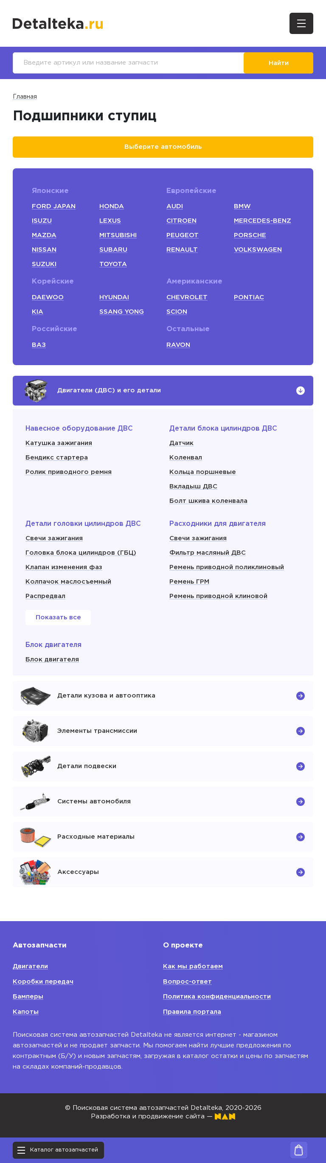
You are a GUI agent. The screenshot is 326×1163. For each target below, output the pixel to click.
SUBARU (113, 249)
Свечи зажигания (54, 538)
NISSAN (44, 249)
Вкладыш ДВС (193, 486)
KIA (37, 312)
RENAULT (182, 249)
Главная (25, 96)
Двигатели (30, 966)
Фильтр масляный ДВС (207, 553)
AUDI (174, 206)
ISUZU (42, 221)
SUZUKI (44, 264)
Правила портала (192, 1012)
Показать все (58, 617)
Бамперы (28, 996)
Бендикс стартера (56, 457)
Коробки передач (43, 981)
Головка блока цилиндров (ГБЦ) (80, 553)
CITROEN (181, 221)
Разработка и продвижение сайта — (153, 1116)
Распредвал (45, 596)
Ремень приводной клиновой (218, 596)
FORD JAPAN (54, 206)
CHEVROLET (187, 297)
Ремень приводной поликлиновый (226, 567)
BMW (242, 206)
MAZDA (44, 235)
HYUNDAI (114, 297)
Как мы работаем (193, 966)
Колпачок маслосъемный (68, 581)
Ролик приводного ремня (68, 472)
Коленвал (185, 457)
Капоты (26, 1012)
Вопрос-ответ (187, 981)
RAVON (178, 345)
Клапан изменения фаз (63, 567)
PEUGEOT (182, 235)
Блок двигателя (52, 659)
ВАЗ (39, 345)
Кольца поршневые (202, 472)
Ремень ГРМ (189, 581)
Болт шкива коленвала (208, 501)
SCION (176, 312)
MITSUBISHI (118, 235)
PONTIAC (249, 297)
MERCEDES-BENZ (262, 221)
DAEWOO (48, 297)
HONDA (111, 206)
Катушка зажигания (58, 443)
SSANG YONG (121, 312)
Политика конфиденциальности (217, 996)
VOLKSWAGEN (258, 249)
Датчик (181, 443)
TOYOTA (113, 264)
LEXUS (110, 221)
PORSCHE (250, 235)
